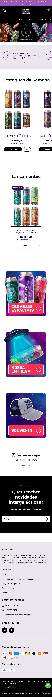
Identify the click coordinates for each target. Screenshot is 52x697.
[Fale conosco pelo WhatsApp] (48, 685)
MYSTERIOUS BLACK (22, 19)
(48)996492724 (11, 610)
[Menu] (4, 19)
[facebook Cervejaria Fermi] (11, 630)
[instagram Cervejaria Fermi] (4, 630)
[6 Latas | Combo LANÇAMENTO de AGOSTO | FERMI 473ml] (27, 149)
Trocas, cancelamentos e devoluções (17, 579)
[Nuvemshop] (9, 687)
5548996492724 (12, 605)
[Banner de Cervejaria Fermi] (26, 294)
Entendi (46, 694)
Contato (5, 593)
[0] (47, 11)
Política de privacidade (11, 588)
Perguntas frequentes (11, 583)
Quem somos (7, 570)
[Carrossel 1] (26, 33)
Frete (4, 574)
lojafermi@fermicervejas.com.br (18, 615)
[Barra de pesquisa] (5, 10)
